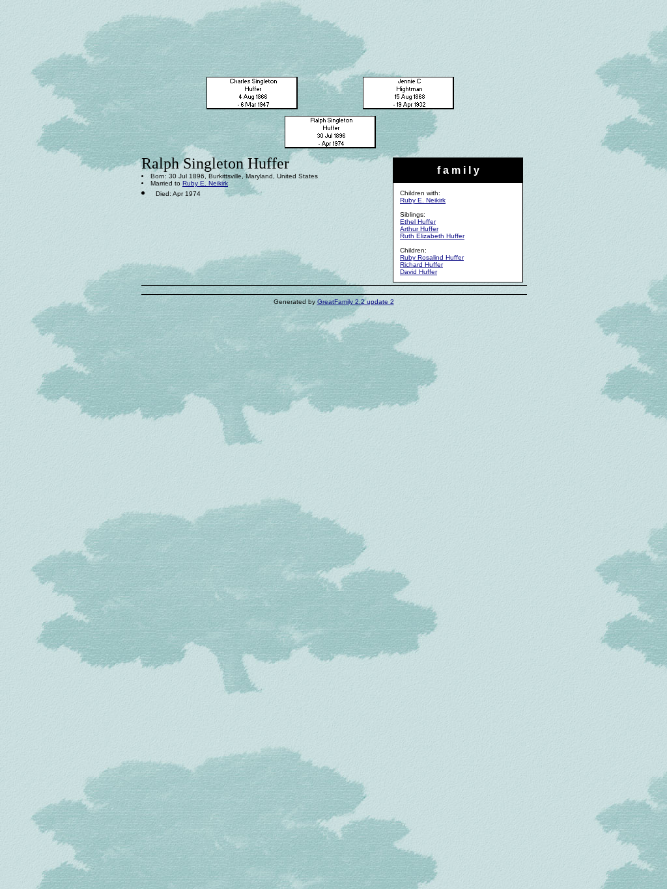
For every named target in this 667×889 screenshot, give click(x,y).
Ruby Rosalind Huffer (432, 257)
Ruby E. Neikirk (423, 200)
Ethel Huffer (418, 221)
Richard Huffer (421, 264)
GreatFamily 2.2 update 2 (355, 301)
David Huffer (418, 271)
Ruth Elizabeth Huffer (432, 235)
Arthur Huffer (419, 228)
